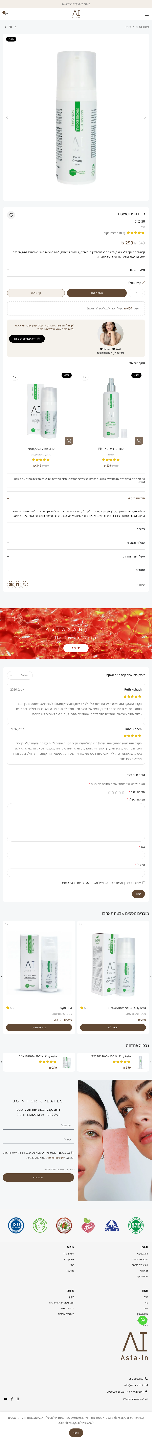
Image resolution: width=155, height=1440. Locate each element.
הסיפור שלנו (68, 1253)
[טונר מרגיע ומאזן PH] (111, 408)
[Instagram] (18, 1399)
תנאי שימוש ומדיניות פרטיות (61, 1302)
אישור (76, 1433)
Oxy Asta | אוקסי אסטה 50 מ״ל (127, 1008)
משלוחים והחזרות (66, 1313)
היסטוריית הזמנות (140, 1264)
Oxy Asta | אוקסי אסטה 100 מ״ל (111, 1056)
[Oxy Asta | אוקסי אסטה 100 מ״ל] (140, 1062)
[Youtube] (5, 1399)
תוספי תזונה (142, 1319)
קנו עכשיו (36, 293)
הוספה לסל (97, 293)
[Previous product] (15, 27)
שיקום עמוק (37, 454)
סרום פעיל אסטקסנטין (40, 449)
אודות (70, 1247)
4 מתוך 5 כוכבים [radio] (112, 792)
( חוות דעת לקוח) (114, 233)
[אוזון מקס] (39, 962)
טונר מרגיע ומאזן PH (111, 449)
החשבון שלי (142, 1253)
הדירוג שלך (137, 792)
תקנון (71, 1296)
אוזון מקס (66, 1008)
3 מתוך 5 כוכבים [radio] (116, 792)
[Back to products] (10, 27)
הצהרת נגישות (67, 1308)
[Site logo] (76, 14)
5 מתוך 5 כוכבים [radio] (109, 792)
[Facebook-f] (11, 1399)
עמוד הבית (142, 27)
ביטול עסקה (142, 1276)
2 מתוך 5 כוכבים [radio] (119, 792)
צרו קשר (70, 1270)
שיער (145, 1308)
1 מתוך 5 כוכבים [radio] (123, 792)
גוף (146, 1302)
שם (142, 847)
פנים (128, 27)
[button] (145, 117)
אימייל (140, 865)
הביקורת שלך (136, 799)
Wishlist (144, 1270)
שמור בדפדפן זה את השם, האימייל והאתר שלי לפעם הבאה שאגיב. (101, 883)
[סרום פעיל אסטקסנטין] (41, 408)
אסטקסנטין (69, 1259)
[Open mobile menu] (147, 14)
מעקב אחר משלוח (140, 1259)
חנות (145, 1290)
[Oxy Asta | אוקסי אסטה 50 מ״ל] (113, 962)
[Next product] (5, 27)
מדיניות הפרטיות (55, 1158)
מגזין (72, 1264)
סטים (145, 1325)
